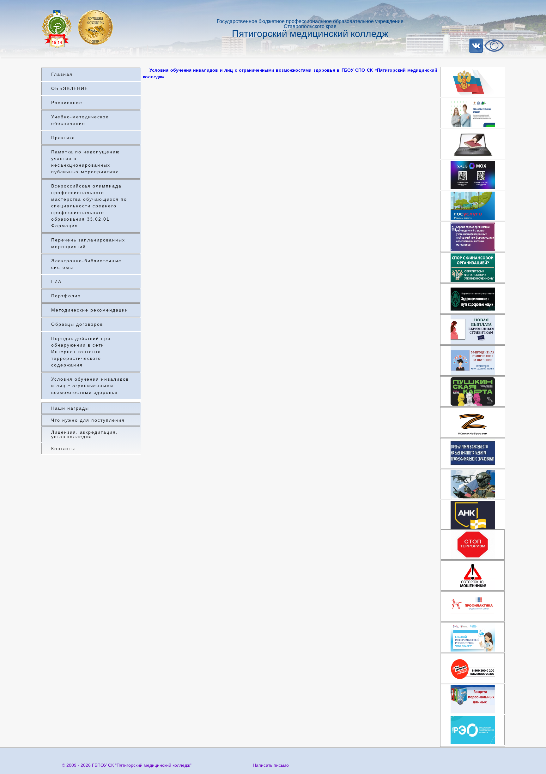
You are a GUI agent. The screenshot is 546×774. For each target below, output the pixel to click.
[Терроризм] (472, 544)
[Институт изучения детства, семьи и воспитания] (472, 606)
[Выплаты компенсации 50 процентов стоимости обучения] (473, 360)
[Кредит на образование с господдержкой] (473, 113)
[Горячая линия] (473, 453)
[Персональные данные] (472, 699)
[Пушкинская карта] (473, 391)
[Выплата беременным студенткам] (473, 329)
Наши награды (70, 408)
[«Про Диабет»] (472, 637)
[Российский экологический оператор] (472, 730)
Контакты (63, 448)
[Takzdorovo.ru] (472, 668)
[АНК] (473, 515)
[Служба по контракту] (473, 484)
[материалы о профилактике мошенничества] (472, 575)
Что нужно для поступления (88, 420)
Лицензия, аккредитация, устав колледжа (84, 434)
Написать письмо (271, 765)
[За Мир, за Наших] (473, 422)
